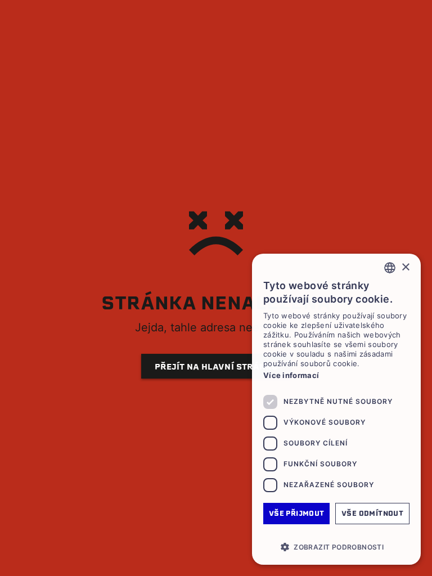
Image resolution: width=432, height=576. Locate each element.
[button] (336, 547)
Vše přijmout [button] (297, 513)
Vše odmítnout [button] (372, 513)
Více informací (291, 375)
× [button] (405, 267)
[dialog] (336, 409)
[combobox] (389, 267)
